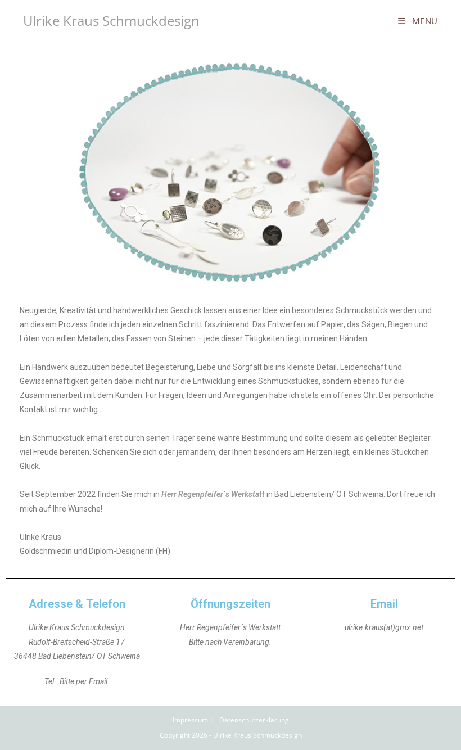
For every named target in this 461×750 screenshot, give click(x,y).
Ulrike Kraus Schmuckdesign (111, 20)
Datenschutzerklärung (254, 720)
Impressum (190, 720)
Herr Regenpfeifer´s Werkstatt (213, 494)
